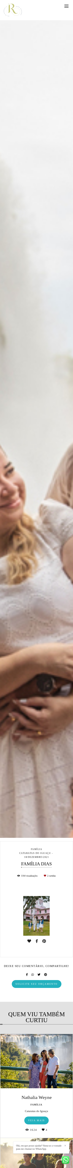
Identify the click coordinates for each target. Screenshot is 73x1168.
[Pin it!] (44, 941)
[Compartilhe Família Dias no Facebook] (27, 974)
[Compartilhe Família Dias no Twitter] (39, 974)
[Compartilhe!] (37, 941)
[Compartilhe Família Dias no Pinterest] (45, 974)
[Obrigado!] (29, 941)
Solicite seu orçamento (37, 984)
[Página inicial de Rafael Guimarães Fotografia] (13, 10)
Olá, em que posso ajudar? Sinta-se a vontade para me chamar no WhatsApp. (39, 1147)
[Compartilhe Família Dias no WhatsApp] (32, 974)
